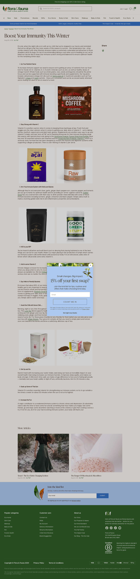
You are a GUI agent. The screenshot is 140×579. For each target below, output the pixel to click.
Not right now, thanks (70, 313)
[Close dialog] (90, 265)
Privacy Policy (85, 309)
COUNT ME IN (70, 302)
